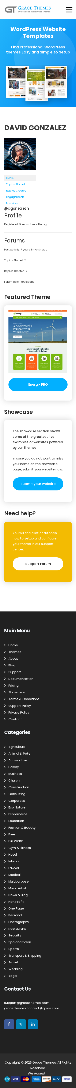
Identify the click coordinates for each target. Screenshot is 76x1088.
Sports (13, 949)
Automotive (17, 760)
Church (14, 780)
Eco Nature (17, 807)
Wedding (15, 969)
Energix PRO (38, 384)
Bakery (13, 767)
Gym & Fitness (19, 848)
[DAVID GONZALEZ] (20, 173)
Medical (14, 874)
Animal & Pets (19, 753)
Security (14, 935)
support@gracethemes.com (26, 1002)
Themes (14, 652)
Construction (18, 787)
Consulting (16, 794)
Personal (15, 915)
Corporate (16, 800)
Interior (13, 861)
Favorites (12, 203)
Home (13, 645)
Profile (10, 178)
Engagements (15, 197)
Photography (18, 922)
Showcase (16, 692)
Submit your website (38, 483)
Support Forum (38, 563)
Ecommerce (17, 814)
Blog (11, 665)
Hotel (12, 854)
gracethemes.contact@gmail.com (31, 1008)
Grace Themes (44, 1062)
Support (14, 672)
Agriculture (16, 746)
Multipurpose (18, 881)
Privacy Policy (18, 712)
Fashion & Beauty (21, 827)
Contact (15, 719)
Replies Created (16, 190)
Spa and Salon (19, 942)
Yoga (12, 975)
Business (15, 773)
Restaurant (17, 928)
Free (11, 834)
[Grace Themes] (28, 11)
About (13, 658)
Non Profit (16, 901)
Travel (13, 962)
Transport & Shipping (24, 955)
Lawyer (13, 868)
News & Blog (18, 895)
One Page (16, 908)
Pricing (13, 685)
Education (16, 821)
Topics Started (15, 184)
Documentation (20, 679)
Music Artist (17, 888)
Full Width (15, 841)
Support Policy (19, 705)
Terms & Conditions (23, 699)
